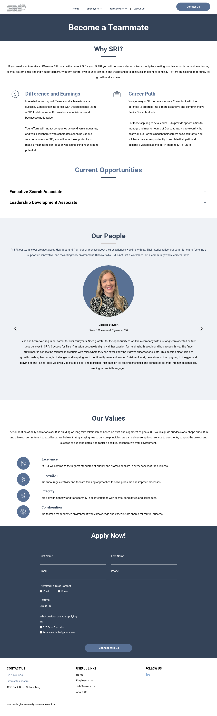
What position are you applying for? (58, 619)
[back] (15, 328)
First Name (46, 556)
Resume (45, 599)
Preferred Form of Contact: (56, 586)
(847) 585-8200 (15, 674)
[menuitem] (76, 8)
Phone (115, 571)
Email (43, 571)
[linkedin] (148, 675)
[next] (201, 328)
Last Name (117, 556)
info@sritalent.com (17, 681)
